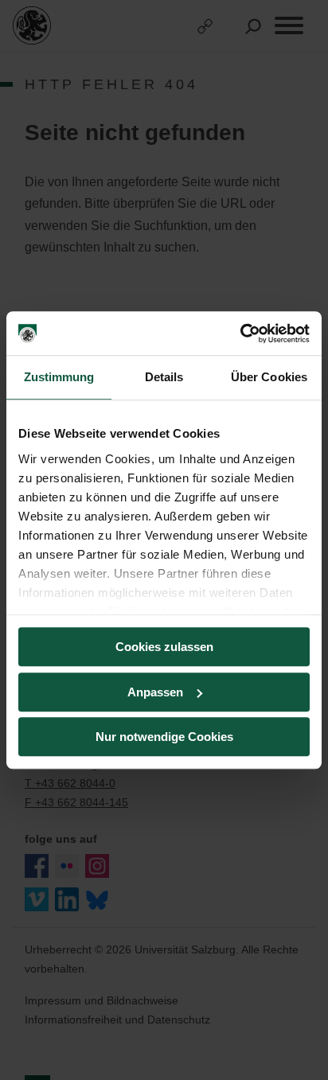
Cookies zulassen (164, 646)
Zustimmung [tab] (59, 377)
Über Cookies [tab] (269, 377)
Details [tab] (164, 377)
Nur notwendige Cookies (164, 736)
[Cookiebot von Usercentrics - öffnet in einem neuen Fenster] (240, 333)
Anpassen (155, 692)
